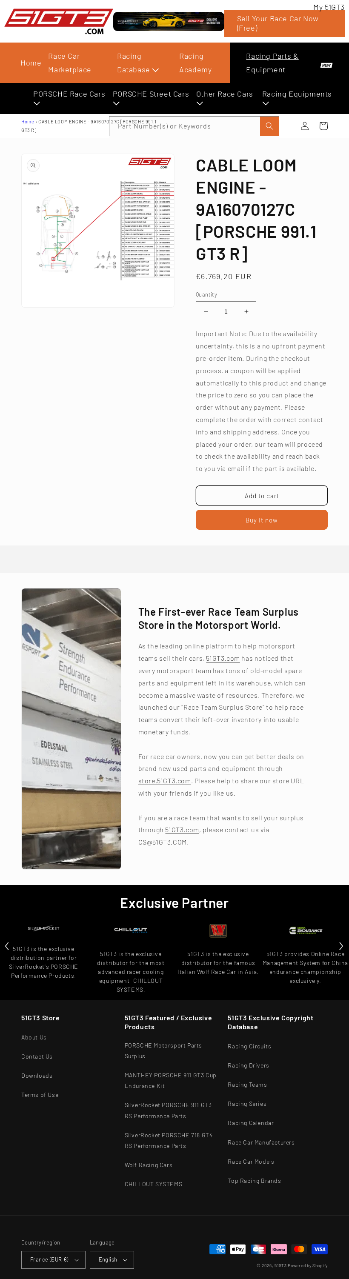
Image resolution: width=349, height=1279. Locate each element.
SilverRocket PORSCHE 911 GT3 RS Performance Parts (168, 1110)
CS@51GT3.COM (162, 842)
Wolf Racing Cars (149, 1164)
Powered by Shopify (308, 1265)
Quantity (206, 294)
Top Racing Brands (254, 1180)
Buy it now (262, 520)
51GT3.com (223, 658)
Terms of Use (39, 1094)
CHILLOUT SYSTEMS (154, 1184)
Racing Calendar (251, 1122)
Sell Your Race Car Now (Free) (278, 23)
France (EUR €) (49, 1259)
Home (30, 62)
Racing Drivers (248, 1065)
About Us (34, 1037)
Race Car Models (251, 1161)
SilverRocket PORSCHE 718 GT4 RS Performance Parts (169, 1140)
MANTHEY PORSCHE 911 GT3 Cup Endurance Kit (171, 1080)
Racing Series (247, 1103)
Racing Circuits (249, 1046)
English (108, 1259)
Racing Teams (247, 1084)
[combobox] (194, 126)
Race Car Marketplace (70, 62)
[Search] (269, 126)
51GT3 (281, 1265)
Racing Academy (195, 62)
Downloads (36, 1075)
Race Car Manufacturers (261, 1142)
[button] (323, 126)
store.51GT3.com (164, 781)
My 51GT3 (329, 6)
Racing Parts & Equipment (272, 62)
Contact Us (37, 1056)
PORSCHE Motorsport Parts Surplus (163, 1050)
